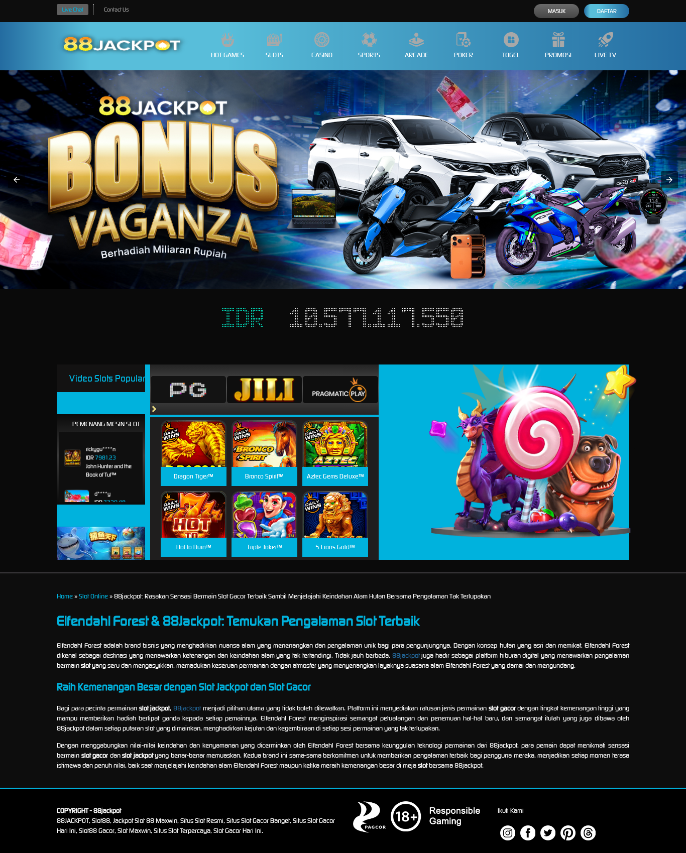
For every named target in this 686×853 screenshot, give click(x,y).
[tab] (188, 389)
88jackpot (406, 655)
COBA (193, 431)
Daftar (607, 11)
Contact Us (116, 9)
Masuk (556, 11)
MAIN (193, 454)
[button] (16, 179)
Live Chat (72, 9)
